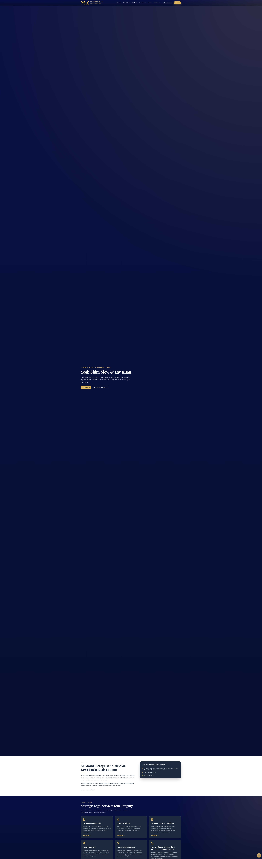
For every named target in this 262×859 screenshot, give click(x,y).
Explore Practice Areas (99, 387)
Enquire (178, 2)
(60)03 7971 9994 (149, 775)
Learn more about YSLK (87, 789)
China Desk (168, 2)
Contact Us (87, 387)
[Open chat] (259, 855)
